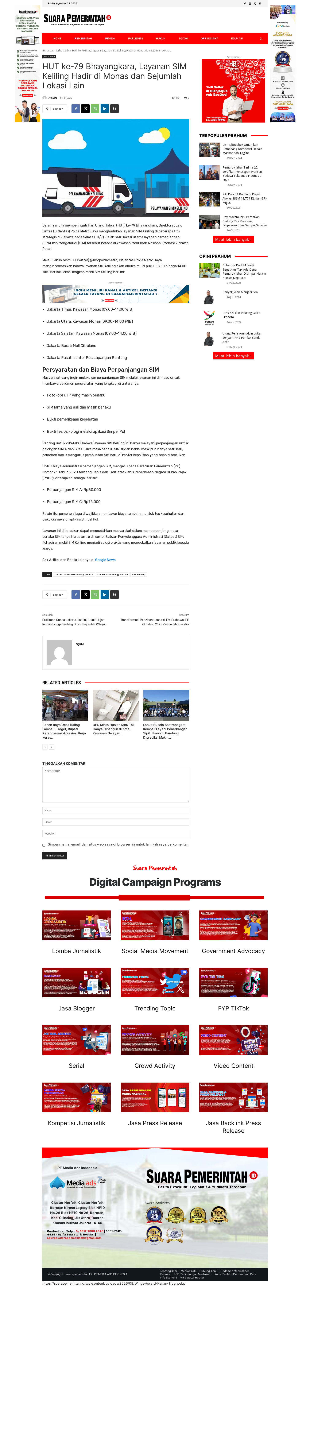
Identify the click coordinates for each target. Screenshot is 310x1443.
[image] (76, 925)
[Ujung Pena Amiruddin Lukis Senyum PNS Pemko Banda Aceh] (209, 338)
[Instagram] (249, 3)
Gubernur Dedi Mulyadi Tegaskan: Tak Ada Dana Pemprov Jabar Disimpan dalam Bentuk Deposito (244, 271)
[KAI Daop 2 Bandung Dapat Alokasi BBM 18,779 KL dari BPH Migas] (209, 199)
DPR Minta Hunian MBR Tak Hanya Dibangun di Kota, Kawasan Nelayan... (114, 729)
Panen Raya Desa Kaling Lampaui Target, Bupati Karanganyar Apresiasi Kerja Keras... (64, 731)
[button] (257, 38)
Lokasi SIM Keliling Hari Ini (112, 574)
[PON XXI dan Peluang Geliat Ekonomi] (209, 318)
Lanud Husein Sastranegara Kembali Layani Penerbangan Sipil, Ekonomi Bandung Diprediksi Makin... (165, 731)
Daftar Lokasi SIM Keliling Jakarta (74, 574)
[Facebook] (244, 3)
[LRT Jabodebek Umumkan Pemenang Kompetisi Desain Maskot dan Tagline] (209, 150)
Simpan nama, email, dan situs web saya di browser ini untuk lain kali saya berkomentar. (118, 844)
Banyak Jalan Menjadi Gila (240, 292)
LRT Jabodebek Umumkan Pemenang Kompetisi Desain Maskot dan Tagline (242, 149)
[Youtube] (260, 3)
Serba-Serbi (62, 50)
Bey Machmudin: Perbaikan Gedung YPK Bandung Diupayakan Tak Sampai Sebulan (244, 221)
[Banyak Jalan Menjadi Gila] (209, 297)
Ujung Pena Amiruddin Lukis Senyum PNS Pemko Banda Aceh (241, 337)
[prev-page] (45, 747)
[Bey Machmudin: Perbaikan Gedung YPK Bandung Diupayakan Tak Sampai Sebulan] (209, 222)
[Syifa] (45, 98)
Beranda (47, 50)
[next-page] (51, 747)
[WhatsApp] (95, 108)
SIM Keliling (139, 574)
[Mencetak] (114, 108)
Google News (105, 560)
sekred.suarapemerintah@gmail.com (74, 1237)
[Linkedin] (105, 108)
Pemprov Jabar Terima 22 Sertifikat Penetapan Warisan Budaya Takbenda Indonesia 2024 (242, 173)
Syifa (54, 97)
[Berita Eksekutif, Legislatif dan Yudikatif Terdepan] (78, 20)
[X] (254, 3)
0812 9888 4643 (91, 1231)
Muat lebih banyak (232, 239)
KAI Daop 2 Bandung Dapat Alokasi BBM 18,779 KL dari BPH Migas (244, 198)
